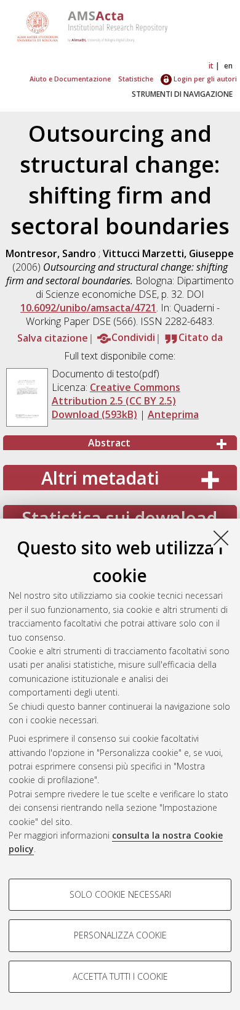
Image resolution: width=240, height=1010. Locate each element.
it (211, 65)
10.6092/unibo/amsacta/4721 (88, 307)
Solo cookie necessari (120, 894)
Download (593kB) (94, 414)
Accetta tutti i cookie (120, 976)
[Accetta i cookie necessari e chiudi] (221, 538)
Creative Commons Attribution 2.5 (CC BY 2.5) (116, 394)
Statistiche (135, 78)
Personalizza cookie (120, 935)
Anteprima (173, 414)
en (228, 65)
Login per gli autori (204, 78)
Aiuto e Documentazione (70, 78)
